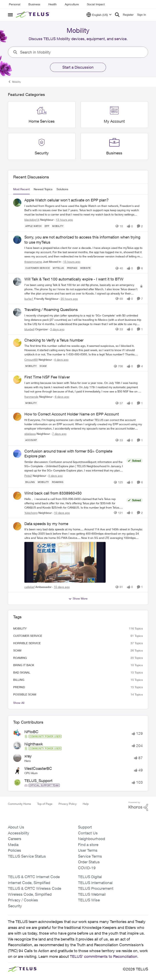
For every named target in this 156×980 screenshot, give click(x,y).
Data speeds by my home (46, 523)
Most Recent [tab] (21, 189)
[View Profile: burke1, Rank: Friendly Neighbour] (17, 282)
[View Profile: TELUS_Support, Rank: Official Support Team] (17, 782)
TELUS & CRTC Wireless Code (34, 888)
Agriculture (72, 4)
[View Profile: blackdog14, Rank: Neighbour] (17, 203)
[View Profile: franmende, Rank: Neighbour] (17, 380)
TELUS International (95, 882)
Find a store (88, 844)
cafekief (29, 587)
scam (17, 650)
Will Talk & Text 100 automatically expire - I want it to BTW (74, 279)
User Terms (88, 850)
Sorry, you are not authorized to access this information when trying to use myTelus (82, 239)
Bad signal (21, 672)
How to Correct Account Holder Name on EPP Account (71, 414)
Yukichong (31, 512)
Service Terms (90, 856)
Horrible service (27, 643)
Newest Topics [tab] (43, 189)
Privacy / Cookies (23, 900)
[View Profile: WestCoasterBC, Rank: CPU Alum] (17, 770)
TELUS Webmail (92, 894)
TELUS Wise (89, 900)
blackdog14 (31, 219)
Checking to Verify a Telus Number (53, 340)
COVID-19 (87, 868)
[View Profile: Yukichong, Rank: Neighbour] (17, 496)
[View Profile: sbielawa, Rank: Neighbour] (17, 417)
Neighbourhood (91, 838)
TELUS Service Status (27, 856)
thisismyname (33, 261)
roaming (20, 657)
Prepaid (19, 687)
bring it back (23, 665)
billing (18, 679)
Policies (14, 850)
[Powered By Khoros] (138, 806)
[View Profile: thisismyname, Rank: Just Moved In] (17, 240)
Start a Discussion (78, 67)
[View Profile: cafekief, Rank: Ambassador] (17, 526)
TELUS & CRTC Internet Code (34, 877)
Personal (14, 4)
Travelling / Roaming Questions (51, 309)
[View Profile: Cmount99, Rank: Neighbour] (17, 343)
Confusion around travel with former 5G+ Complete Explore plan (68, 453)
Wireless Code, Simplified (30, 894)
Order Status (89, 862)
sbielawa (30, 433)
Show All (18, 702)
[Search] (117, 14)
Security (15, 906)
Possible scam (24, 694)
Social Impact (96, 4)
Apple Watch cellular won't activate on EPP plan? (66, 200)
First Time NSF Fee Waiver (47, 377)
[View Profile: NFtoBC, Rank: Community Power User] (17, 734)
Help (86, 803)
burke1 (28, 298)
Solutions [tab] (62, 189)
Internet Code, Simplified (29, 882)
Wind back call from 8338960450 (53, 493)
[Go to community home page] (33, 14)
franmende (31, 396)
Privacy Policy (67, 803)
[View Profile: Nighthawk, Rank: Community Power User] (17, 746)
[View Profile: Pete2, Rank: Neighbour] (17, 454)
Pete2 (28, 475)
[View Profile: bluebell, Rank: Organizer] (17, 312)
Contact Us (88, 833)
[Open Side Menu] (10, 15)
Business (34, 4)
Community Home (19, 803)
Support (85, 827)
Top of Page (44, 803)
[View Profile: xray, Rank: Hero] (17, 758)
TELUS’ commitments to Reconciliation (103, 956)
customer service (27, 635)
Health (52, 4)
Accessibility (18, 833)
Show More (80, 598)
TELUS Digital (90, 877)
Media (13, 844)
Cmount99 (31, 359)
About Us (16, 827)
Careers (14, 838)
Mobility (16, 81)
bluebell (29, 329)
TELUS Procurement (95, 888)
